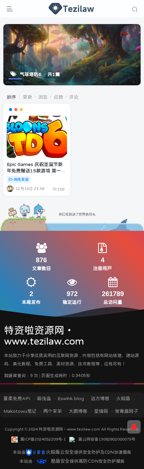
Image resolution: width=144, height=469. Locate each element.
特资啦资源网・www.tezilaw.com (70, 429)
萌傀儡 (44, 398)
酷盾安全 (60, 461)
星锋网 (101, 411)
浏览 (43, 97)
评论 (73, 97)
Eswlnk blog (71, 398)
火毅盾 (123, 398)
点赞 (58, 97)
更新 (27, 97)
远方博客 (100, 398)
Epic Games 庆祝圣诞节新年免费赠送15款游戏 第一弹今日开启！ (36, 171)
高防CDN (88, 461)
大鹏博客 (78, 411)
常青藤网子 (126, 411)
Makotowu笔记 (20, 411)
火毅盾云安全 (60, 452)
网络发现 (21, 179)
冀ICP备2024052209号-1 (43, 439)
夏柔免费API (16, 398)
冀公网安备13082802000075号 (106, 439)
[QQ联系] (134, 427)
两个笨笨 (52, 411)
